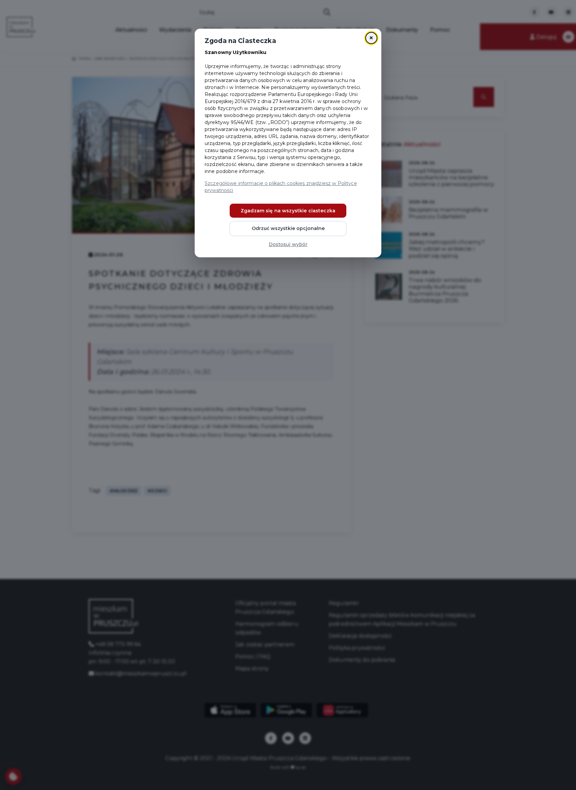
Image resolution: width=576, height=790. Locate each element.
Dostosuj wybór (288, 244)
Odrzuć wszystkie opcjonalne (288, 228)
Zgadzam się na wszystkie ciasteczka (288, 211)
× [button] (371, 37)
